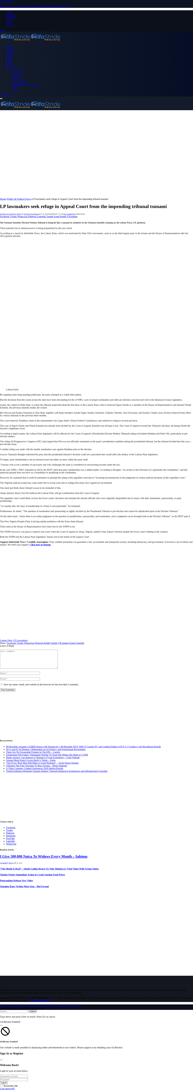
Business (10, 49)
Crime (9, 54)
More (8, 68)
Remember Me (11, 1086)
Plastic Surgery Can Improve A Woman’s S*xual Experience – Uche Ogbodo (43, 757)
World (15, 87)
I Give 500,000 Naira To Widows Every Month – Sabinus (43, 856)
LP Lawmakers (20, 640)
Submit (33, 1011)
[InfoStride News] (30, 41)
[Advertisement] (96, 133)
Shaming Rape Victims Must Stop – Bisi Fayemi (24, 886)
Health (15, 76)
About (9, 11)
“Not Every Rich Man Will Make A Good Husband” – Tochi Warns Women (42, 763)
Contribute (11, 17)
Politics (9, 60)
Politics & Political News (10, 214)
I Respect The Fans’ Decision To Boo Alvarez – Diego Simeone (36, 765)
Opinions (16, 79)
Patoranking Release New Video (16, 880)
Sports (9, 62)
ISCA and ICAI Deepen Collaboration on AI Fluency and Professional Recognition (45, 749)
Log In (4, 1083)
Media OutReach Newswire (25, 84)
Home (9, 46)
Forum (9, 22)
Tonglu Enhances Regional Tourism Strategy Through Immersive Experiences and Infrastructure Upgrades (57, 771)
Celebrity (10, 52)
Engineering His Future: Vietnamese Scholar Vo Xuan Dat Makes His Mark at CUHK (47, 755)
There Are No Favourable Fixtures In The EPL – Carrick (33, 752)
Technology (11, 65)
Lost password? (7, 1088)
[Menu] (1, 98)
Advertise (10, 14)
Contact (9, 25)
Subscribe (4, 95)
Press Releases (19, 81)
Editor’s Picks (18, 73)
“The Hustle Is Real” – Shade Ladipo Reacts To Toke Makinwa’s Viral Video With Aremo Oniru (49, 869)
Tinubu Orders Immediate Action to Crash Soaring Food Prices (32, 874)
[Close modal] (1, 1025)
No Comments (69, 214)
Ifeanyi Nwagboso (31, 214)
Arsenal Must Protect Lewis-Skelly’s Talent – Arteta (30, 760)
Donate (9, 19)
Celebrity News (6, 863)
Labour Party (6, 640)
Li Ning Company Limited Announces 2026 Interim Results (34, 768)
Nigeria (9, 57)
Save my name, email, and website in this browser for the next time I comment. (41, 684)
